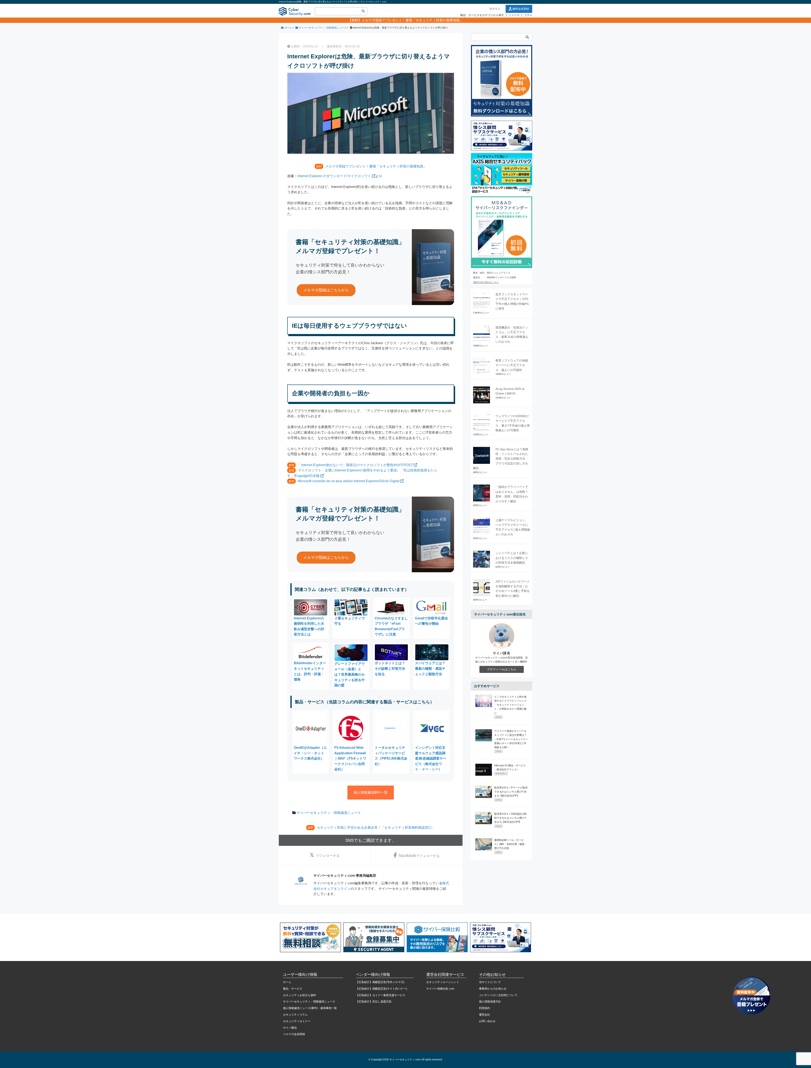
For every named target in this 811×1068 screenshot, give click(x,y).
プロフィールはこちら (501, 669)
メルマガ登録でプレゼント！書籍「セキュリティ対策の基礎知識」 (412, 20)
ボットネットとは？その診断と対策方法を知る (390, 668)
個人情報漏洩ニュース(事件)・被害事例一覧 (310, 1008)
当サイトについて (490, 982)
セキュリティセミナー (296, 1021)
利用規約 (484, 1008)
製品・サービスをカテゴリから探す (482, 15)
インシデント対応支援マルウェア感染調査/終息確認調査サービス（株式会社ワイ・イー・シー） (430, 758)
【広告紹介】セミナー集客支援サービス (380, 995)
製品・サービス (292, 988)
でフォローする (328, 855)
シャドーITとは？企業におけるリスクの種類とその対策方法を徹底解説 (511, 557)
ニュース (514, 15)
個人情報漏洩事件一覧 (371, 792)
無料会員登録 (521, 8)
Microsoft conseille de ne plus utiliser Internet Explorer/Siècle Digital (348, 481)
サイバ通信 (290, 1027)
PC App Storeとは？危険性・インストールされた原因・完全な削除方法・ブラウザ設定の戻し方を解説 (500, 459)
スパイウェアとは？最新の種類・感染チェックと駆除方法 (430, 668)
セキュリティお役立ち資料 (299, 995)
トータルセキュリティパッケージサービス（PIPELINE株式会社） (391, 756)
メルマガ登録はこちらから (326, 290)
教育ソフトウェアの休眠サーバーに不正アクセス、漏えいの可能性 (511, 365)
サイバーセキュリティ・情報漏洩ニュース (329, 813)
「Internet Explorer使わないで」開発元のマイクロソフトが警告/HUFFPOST (355, 465)
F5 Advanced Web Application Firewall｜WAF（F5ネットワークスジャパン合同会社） (350, 758)
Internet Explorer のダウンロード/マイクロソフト (334, 176)
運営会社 (484, 1014)
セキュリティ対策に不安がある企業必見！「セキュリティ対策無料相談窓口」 (376, 827)
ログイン (494, 8)
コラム (528, 15)
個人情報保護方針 (490, 1001)
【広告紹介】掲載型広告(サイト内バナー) (381, 988)
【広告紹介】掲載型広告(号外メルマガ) (380, 982)
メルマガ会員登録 (294, 1034)
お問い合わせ (487, 1021)
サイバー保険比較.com (440, 988)
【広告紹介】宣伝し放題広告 (374, 1001)
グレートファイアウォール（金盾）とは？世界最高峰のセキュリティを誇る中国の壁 (349, 674)
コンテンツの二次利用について (498, 995)
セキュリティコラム (295, 1014)
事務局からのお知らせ (492, 988)
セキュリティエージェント (442, 982)
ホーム (287, 982)
